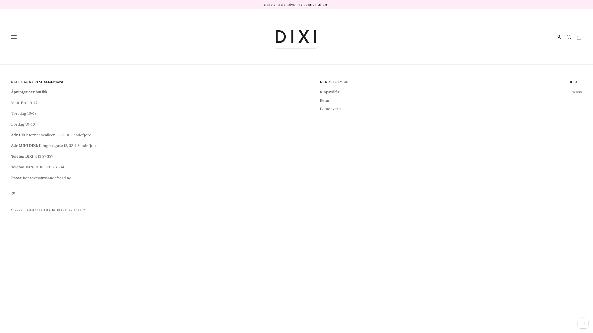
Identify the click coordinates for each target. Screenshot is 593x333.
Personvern (330, 108)
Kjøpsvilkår (330, 91)
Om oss (575, 91)
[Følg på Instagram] (13, 194)
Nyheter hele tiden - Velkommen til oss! (296, 4)
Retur (325, 100)
